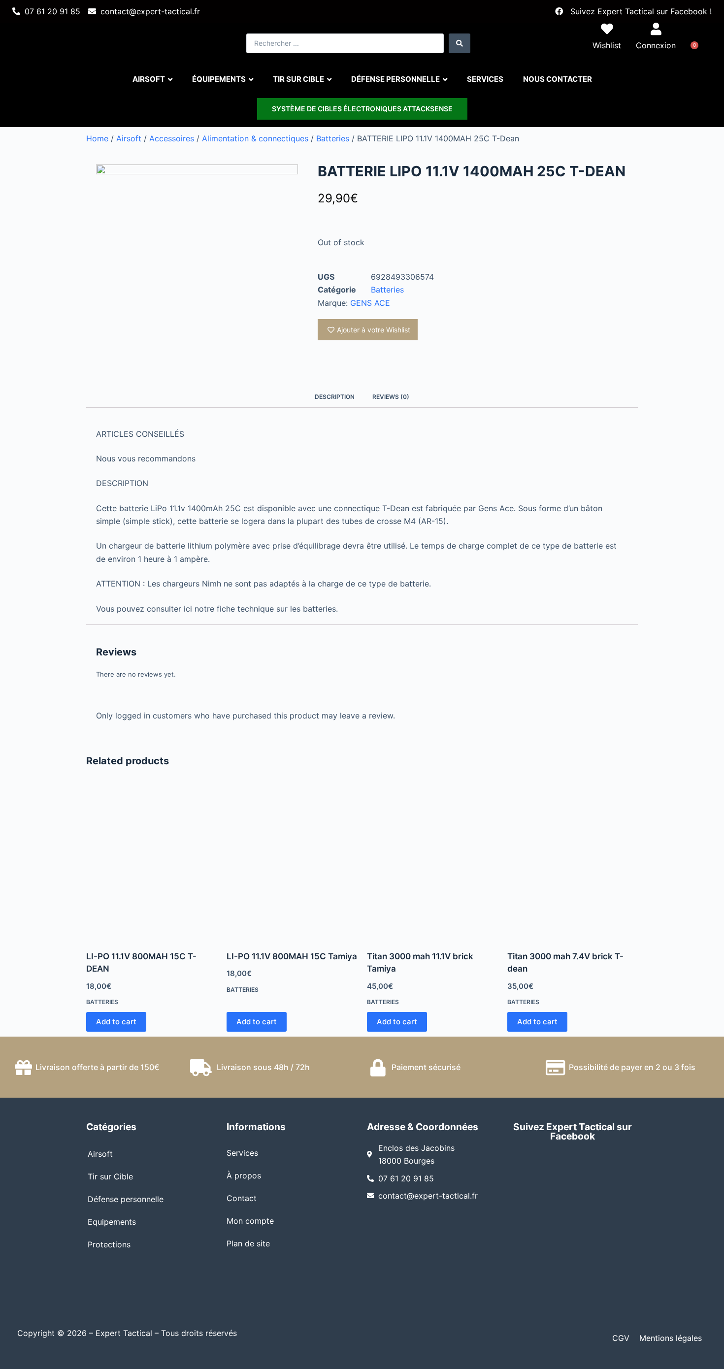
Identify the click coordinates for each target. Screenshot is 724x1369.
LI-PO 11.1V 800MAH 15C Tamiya (292, 956)
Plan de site (248, 1243)
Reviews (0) (390, 396)
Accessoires (171, 138)
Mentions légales (670, 1338)
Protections (109, 1244)
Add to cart (116, 1021)
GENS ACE (370, 303)
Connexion (656, 45)
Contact (242, 1198)
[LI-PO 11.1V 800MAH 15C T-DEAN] (151, 863)
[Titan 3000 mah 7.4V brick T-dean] (572, 863)
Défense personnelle (126, 1199)
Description (335, 396)
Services (242, 1153)
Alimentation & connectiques (255, 138)
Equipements (112, 1222)
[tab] (334, 396)
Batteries (332, 138)
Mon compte (250, 1221)
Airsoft (128, 138)
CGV (620, 1338)
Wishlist (606, 45)
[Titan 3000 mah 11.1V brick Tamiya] (432, 863)
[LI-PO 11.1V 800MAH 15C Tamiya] (292, 863)
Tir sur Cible (110, 1176)
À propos (244, 1175)
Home (97, 138)
